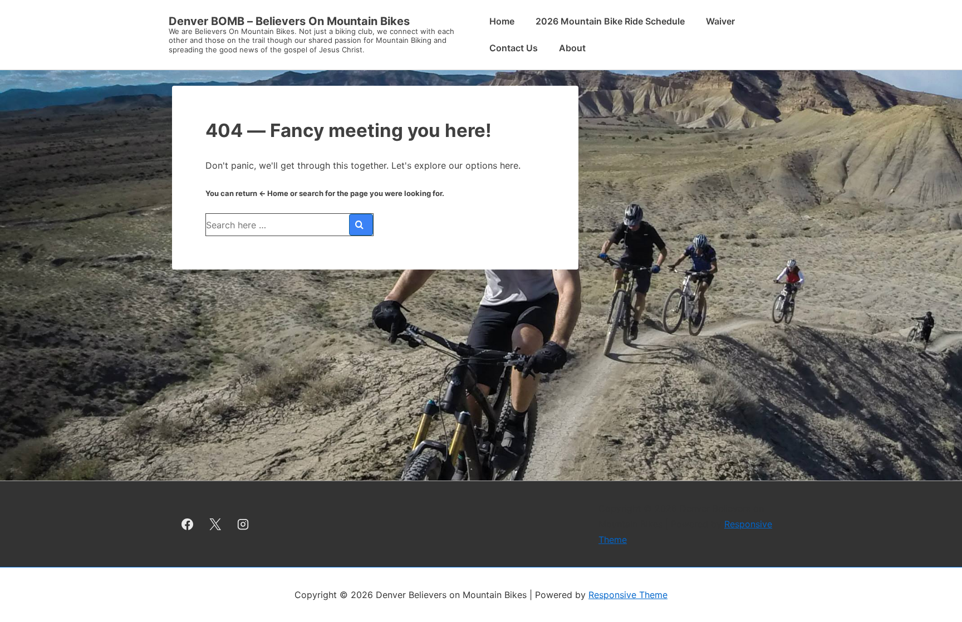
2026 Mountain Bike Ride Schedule (610, 21)
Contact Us (513, 47)
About (572, 47)
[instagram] (243, 524)
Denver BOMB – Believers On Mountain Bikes (289, 21)
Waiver (720, 21)
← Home (273, 193)
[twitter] (215, 524)
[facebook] (187, 524)
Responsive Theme (627, 594)
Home (501, 21)
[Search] (361, 225)
